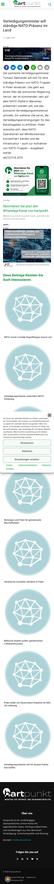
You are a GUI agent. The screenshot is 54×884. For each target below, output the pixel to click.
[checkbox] (8, 879)
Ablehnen (27, 451)
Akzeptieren (27, 442)
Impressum (46, 465)
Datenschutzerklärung (28, 465)
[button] (49, 415)
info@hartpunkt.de (21, 839)
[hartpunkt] (27, 3)
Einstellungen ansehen (27, 459)
